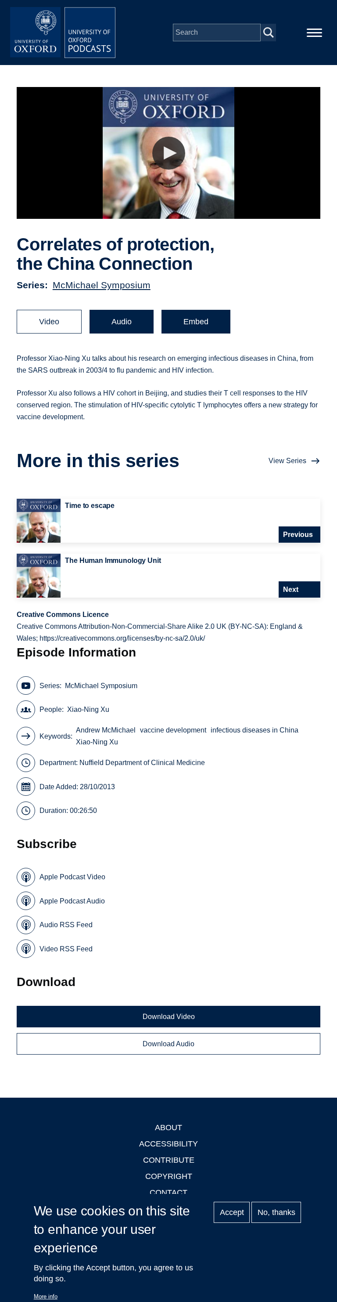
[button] (168, 153)
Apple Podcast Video (72, 877)
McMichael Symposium (102, 285)
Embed (195, 321)
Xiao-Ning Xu (88, 709)
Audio (121, 321)
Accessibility (168, 1143)
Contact (168, 1192)
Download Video (169, 1016)
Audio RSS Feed (66, 924)
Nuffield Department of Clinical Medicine (142, 762)
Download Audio (168, 1044)
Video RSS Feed (66, 949)
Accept (232, 1212)
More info (45, 1296)
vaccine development (173, 730)
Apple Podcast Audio (72, 901)
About (168, 1127)
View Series (287, 460)
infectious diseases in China (254, 730)
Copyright (168, 1176)
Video (49, 321)
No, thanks (276, 1212)
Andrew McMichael (106, 730)
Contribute (168, 1160)
